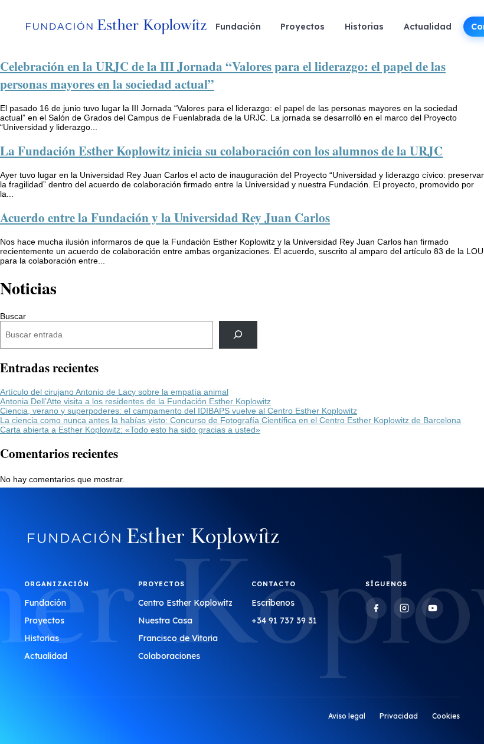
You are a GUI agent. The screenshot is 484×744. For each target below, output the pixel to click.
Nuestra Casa (165, 620)
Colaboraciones (169, 656)
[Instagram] (404, 608)
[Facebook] (376, 608)
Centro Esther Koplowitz (185, 602)
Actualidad (428, 26)
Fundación (238, 26)
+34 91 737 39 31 (284, 620)
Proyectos (302, 26)
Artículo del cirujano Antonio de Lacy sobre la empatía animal (114, 392)
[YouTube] (432, 608)
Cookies (446, 715)
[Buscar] (238, 335)
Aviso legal (346, 715)
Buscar (13, 316)
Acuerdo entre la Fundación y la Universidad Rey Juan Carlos (165, 217)
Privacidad (399, 715)
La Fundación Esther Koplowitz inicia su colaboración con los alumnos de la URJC (221, 151)
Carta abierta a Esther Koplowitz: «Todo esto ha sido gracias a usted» (130, 429)
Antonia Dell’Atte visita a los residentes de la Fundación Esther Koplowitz (135, 401)
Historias (364, 26)
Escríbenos (273, 602)
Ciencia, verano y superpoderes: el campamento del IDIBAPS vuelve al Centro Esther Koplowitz (178, 410)
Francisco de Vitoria (178, 638)
